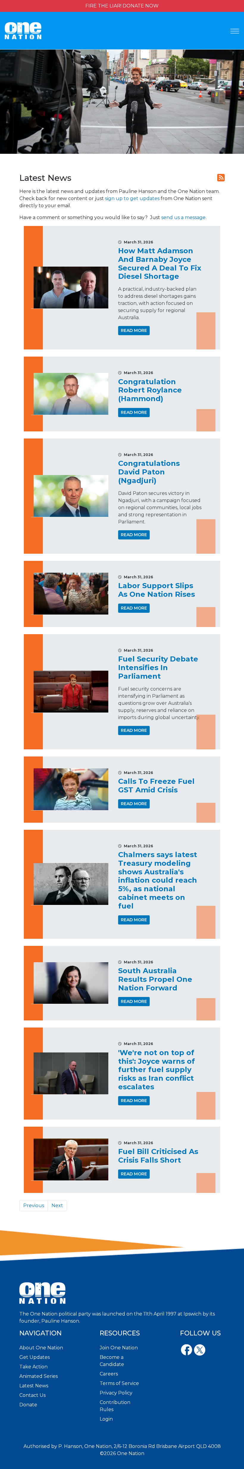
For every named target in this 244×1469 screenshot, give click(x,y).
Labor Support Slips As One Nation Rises (156, 590)
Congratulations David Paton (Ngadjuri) (149, 472)
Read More (134, 330)
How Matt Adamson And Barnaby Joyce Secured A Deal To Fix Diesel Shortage (159, 263)
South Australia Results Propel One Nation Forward (155, 979)
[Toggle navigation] (234, 31)
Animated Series (38, 1376)
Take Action (33, 1367)
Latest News (33, 1386)
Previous (33, 1205)
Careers (109, 1374)
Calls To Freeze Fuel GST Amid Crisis (156, 785)
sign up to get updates (132, 198)
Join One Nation (119, 1348)
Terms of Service (119, 1383)
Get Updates (34, 1357)
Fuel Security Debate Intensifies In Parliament (158, 667)
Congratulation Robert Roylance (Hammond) (150, 390)
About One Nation (41, 1348)
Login (106, 1419)
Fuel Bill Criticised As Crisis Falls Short (158, 1155)
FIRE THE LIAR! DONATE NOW (122, 6)
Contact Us (32, 1395)
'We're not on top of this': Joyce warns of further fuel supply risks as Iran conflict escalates (156, 1069)
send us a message (183, 217)
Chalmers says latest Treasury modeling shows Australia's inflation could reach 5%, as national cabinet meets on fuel (157, 880)
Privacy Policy (116, 1393)
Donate (28, 1405)
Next (57, 1205)
